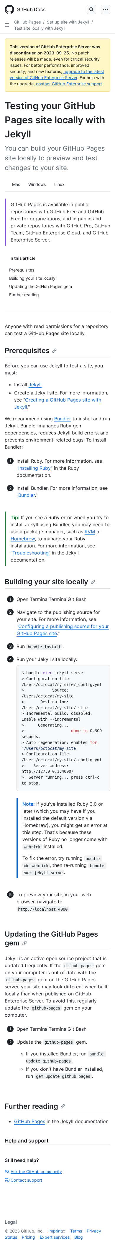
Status (11, 1237)
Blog (78, 1237)
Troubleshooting (30, 553)
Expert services (55, 1237)
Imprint (55, 1230)
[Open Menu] (105, 9)
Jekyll (35, 384)
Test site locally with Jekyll (39, 28)
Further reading (31, 1106)
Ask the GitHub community (36, 1171)
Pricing (28, 1237)
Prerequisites (27, 350)
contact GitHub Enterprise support (69, 83)
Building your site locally (46, 581)
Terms (76, 1230)
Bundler (62, 419)
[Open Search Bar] (91, 9)
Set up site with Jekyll (68, 21)
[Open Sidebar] (7, 25)
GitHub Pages (27, 21)
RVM (90, 531)
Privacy (94, 1230)
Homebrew (23, 539)
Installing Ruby (34, 468)
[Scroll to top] (102, 1246)
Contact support (26, 1180)
